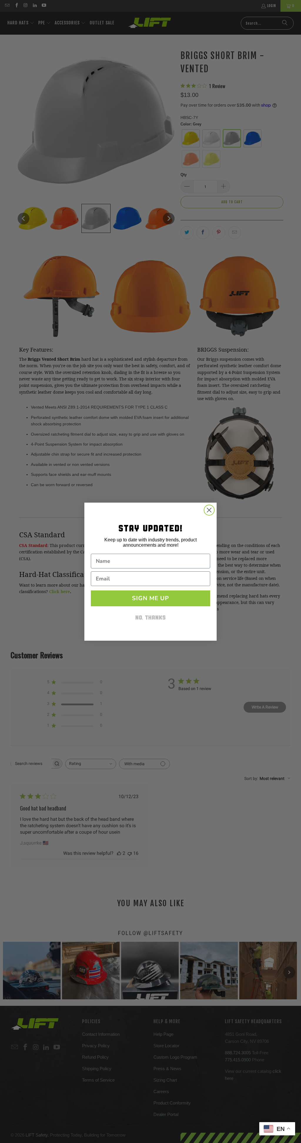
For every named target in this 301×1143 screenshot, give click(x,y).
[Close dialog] (209, 510)
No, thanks (150, 618)
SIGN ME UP (150, 598)
